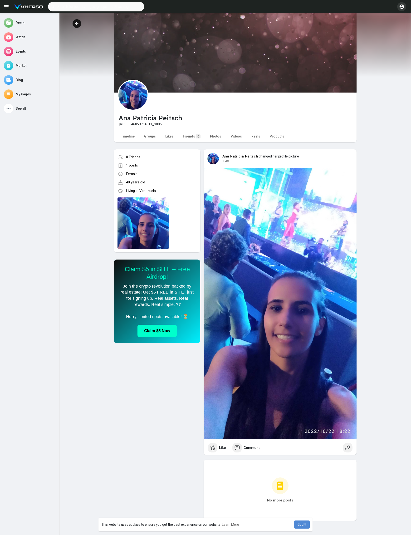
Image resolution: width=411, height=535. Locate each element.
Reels (255, 136)
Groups (150, 136)
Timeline (128, 136)
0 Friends (133, 157)
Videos (236, 136)
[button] (96, 6)
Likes (169, 136)
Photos (215, 136)
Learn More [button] (230, 524)
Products (277, 136)
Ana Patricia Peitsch (240, 156)
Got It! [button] (302, 524)
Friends (191, 136)
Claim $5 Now (157, 331)
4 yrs (225, 160)
